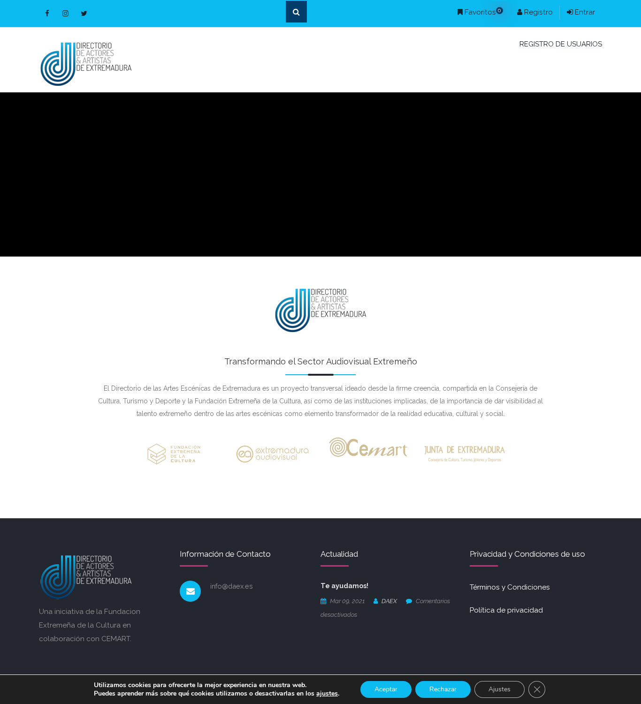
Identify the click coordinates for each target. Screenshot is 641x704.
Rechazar (443, 689)
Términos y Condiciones (510, 587)
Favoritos (482, 12)
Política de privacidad (506, 610)
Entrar (584, 12)
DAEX (389, 601)
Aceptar (385, 689)
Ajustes (499, 689)
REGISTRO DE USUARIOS (560, 44)
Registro (537, 12)
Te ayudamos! (344, 586)
